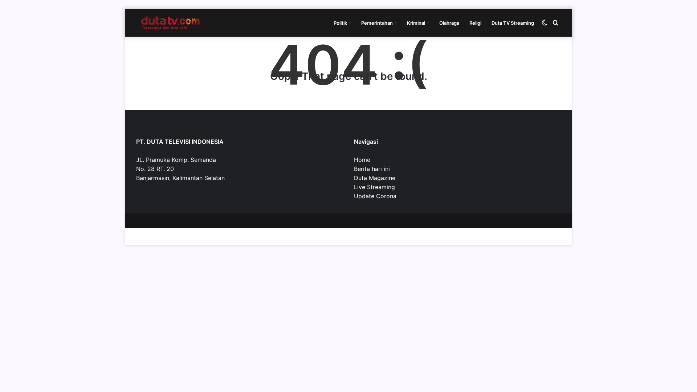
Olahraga (449, 23)
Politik (340, 23)
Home (362, 159)
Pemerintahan (377, 23)
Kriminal (416, 23)
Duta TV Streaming (513, 23)
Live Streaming (374, 187)
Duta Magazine (374, 177)
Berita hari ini (372, 168)
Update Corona (375, 196)
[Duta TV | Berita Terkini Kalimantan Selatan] (170, 22)
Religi (475, 23)
